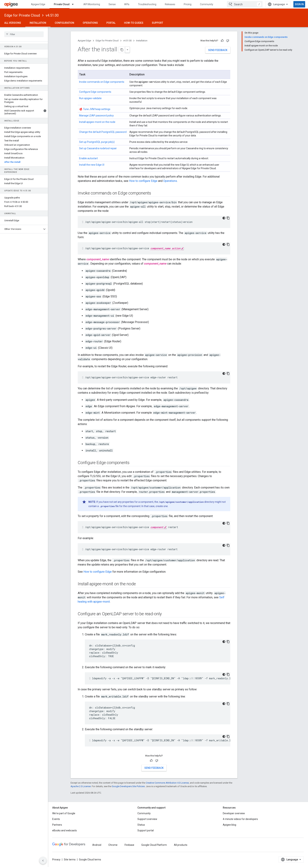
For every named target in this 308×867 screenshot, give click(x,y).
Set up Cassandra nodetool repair (98, 148)
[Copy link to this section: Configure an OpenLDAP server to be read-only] (165, 614)
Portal (110, 22)
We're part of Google (63, 813)
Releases (170, 4)
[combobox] (245, 4)
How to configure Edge (143, 181)
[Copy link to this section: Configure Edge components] (133, 463)
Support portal (145, 830)
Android (96, 844)
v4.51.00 (52, 15)
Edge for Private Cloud (22, 15)
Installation (38, 22)
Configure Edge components (95, 91)
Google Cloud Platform (154, 844)
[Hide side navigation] (43, 860)
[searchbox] (24, 34)
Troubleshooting (147, 4)
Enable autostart (88, 158)
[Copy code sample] (228, 218)
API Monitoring (91, 4)
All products (180, 844)
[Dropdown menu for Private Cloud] (74, 4)
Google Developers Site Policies (128, 786)
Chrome (112, 844)
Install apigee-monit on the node (97, 122)
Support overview (147, 819)
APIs (126, 4)
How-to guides (133, 22)
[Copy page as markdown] (122, 50)
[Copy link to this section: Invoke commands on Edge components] (154, 193)
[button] (21, 229)
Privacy (56, 859)
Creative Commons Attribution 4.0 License (167, 782)
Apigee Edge (38, 4)
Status (141, 824)
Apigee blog (229, 824)
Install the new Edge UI (91, 164)
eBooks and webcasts (64, 830)
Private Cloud (62, 4)
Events (56, 819)
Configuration (64, 22)
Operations (90, 22)
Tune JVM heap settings (96, 109)
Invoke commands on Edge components (101, 81)
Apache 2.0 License (81, 786)
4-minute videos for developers (240, 819)
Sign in (299, 4)
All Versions (12, 22)
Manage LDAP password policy (96, 115)
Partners (57, 824)
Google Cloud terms (90, 859)
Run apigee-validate (90, 98)
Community (206, 4)
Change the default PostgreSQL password (103, 132)
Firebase (129, 844)
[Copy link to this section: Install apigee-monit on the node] (139, 584)
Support (157, 22)
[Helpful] (222, 40)
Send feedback (217, 50)
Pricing (187, 4)
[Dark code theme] (224, 218)
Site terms (70, 859)
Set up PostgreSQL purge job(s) (97, 141)
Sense (112, 4)
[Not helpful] (227, 40)
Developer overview (234, 813)
